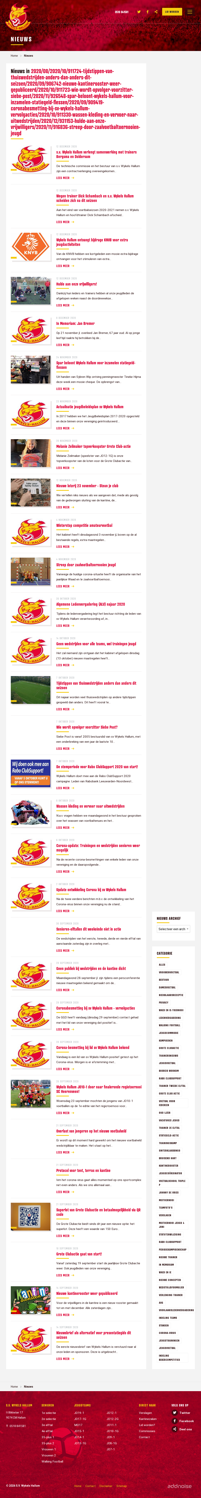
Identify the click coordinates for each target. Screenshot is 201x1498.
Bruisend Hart (168, 1158)
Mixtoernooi (166, 1200)
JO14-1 (79, 1437)
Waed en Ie (165, 1272)
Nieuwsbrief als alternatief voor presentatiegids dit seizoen (93, 1335)
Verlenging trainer (171, 1295)
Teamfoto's (166, 1207)
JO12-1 (112, 1413)
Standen (164, 1325)
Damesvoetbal (167, 987)
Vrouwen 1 (49, 1449)
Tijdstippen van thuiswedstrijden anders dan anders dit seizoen (96, 685)
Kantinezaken (148, 1419)
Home (14, 55)
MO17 (78, 1425)
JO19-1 (79, 1413)
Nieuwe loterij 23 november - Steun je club (87, 485)
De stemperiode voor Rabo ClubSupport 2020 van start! (97, 766)
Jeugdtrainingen (169, 1340)
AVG (161, 1302)
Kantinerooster (168, 1165)
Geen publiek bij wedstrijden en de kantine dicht (91, 968)
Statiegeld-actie (169, 1135)
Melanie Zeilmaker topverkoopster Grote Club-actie (93, 446)
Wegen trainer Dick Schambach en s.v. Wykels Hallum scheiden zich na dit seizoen (95, 198)
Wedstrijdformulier (171, 1287)
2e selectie (49, 1419)
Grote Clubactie (169, 1048)
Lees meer (63, 178)
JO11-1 (112, 1425)
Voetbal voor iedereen (167, 1103)
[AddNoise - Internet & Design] (179, 1486)
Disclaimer (106, 1486)
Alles (162, 964)
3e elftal (47, 1425)
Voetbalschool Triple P (172, 1183)
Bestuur (164, 979)
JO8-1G (112, 1443)
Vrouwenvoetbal (169, 972)
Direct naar (147, 1405)
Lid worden (172, 11)
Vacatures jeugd (169, 1120)
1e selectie (49, 1413)
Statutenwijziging (170, 1234)
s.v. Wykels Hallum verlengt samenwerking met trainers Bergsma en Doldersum (96, 154)
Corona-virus (167, 1332)
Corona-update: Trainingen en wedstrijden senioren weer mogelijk (98, 848)
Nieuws (28, 55)
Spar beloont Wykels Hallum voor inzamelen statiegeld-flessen (95, 365)
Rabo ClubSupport (170, 1078)
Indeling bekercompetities (169, 1357)
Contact (144, 1437)
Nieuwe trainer (168, 1257)
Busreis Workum (169, 1070)
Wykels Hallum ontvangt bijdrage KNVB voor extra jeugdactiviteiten (92, 242)
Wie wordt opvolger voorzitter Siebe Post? (87, 727)
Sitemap (121, 1486)
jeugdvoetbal (167, 1348)
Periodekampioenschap (172, 1249)
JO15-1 (79, 1431)
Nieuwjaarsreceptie (171, 995)
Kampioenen (166, 1040)
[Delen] (156, 12)
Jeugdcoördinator (170, 1173)
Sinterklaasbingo (169, 1150)
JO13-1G (80, 1443)
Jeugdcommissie (168, 1032)
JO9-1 (111, 1437)
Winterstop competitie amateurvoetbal (84, 525)
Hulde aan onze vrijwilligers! (76, 283)
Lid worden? (147, 1425)
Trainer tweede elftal (172, 1085)
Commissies (147, 1431)
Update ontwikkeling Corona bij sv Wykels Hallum (91, 889)
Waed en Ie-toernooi (171, 1010)
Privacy (163, 1002)
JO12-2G (113, 1419)
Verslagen (165, 1215)
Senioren (48, 1405)
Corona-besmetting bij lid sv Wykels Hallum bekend (92, 1047)
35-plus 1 (48, 1437)
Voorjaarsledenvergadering (176, 1310)
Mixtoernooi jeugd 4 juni (171, 1225)
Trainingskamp (168, 1143)
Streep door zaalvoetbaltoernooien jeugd (86, 564)
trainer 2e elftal (169, 1127)
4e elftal (47, 1431)
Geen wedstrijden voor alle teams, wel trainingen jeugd (96, 643)
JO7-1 (111, 1449)
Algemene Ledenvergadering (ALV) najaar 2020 (90, 604)
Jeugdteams (82, 1405)
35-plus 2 (48, 1443)
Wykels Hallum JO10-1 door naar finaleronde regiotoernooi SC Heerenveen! (99, 1089)
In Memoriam (166, 1264)
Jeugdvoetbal (167, 1063)
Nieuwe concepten (170, 1280)
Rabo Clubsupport (170, 1241)
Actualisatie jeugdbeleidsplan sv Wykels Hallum (89, 406)
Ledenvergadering (170, 1017)
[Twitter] (139, 12)
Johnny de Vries (169, 1192)
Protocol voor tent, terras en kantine (83, 1170)
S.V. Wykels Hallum (19, 1405)
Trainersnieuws (168, 1055)
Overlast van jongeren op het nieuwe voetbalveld (91, 1130)
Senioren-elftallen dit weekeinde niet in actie (88, 929)
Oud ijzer (165, 1112)
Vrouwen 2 (49, 1455)
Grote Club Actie (169, 1093)
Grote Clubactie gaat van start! (79, 1253)
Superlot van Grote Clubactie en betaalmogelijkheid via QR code (98, 1212)
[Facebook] (148, 12)
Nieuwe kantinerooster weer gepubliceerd (87, 1293)
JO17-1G (80, 1419)
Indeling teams (168, 1317)
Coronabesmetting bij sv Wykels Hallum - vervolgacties (95, 1008)
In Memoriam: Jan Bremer (75, 323)
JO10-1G (113, 1431)
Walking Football (169, 1025)
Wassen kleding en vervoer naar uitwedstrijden (90, 806)
